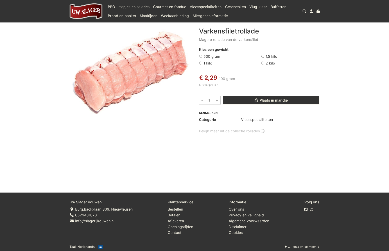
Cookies (236, 232)
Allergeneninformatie (210, 15)
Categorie (207, 119)
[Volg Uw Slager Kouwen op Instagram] (311, 209)
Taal (73, 247)
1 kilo (208, 63)
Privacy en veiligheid (246, 215)
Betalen (174, 215)
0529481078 (85, 215)
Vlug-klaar (258, 6)
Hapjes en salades (134, 6)
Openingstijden (180, 226)
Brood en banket (122, 15)
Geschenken (235, 6)
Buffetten (278, 6)
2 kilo (270, 63)
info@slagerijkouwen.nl (94, 221)
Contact (174, 232)
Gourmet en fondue (169, 6)
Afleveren (176, 221)
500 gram (212, 56)
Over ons (236, 209)
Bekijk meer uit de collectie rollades (230, 131)
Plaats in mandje (273, 100)
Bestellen (175, 209)
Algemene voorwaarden (249, 221)
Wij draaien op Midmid (303, 246)
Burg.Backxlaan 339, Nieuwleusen (103, 209)
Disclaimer (238, 226)
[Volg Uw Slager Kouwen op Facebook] (306, 209)
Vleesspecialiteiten (206, 6)
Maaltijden (148, 15)
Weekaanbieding (175, 15)
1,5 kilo (271, 56)
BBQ (111, 6)
